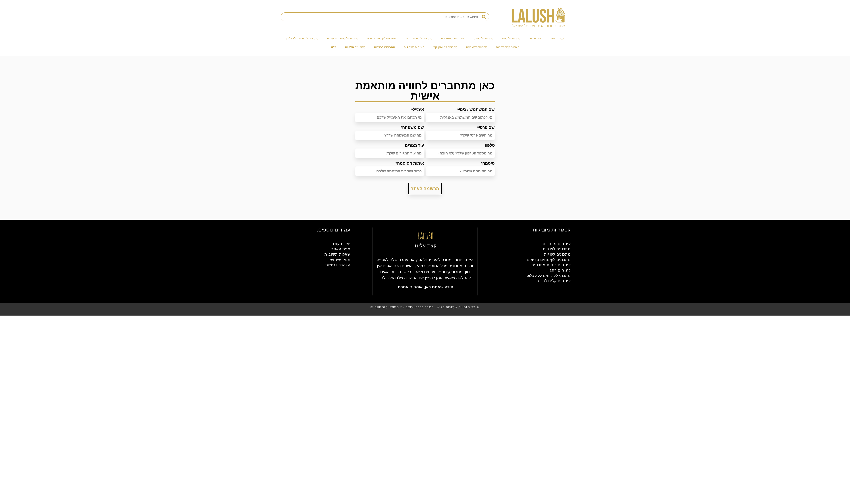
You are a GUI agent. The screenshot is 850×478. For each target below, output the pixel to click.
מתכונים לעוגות (511, 38)
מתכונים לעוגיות (483, 38)
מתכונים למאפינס (476, 47)
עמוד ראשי (557, 38)
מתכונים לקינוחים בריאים (381, 38)
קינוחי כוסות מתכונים (453, 38)
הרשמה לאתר (425, 188)
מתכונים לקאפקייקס (445, 47)
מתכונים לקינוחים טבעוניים (342, 38)
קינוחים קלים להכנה (507, 47)
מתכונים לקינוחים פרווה (418, 38)
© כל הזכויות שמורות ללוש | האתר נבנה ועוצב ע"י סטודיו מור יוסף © (425, 307)
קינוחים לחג (536, 38)
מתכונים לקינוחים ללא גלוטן (302, 38)
